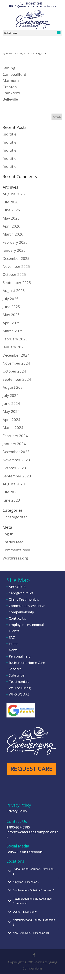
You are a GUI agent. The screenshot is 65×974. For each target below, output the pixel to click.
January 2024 (14, 443)
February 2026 (15, 242)
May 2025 (11, 314)
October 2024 (14, 371)
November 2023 (16, 459)
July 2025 (10, 298)
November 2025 (16, 266)
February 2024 (15, 435)
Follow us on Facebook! (24, 852)
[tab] (32, 871)
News (13, 650)
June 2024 (11, 403)
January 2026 (14, 250)
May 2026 (11, 218)
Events (14, 631)
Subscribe (16, 675)
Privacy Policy (16, 811)
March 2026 (13, 234)
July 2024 (10, 395)
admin (9, 53)
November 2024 (16, 363)
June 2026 (11, 209)
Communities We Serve (27, 605)
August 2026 (14, 193)
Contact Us (17, 618)
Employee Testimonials (27, 624)
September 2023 (17, 475)
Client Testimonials (24, 599)
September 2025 (17, 282)
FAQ (12, 637)
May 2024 (11, 411)
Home (13, 643)
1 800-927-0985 (18, 827)
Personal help (19, 656)
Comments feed (16, 549)
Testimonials (19, 681)
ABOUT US (17, 586)
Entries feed (13, 541)
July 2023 (10, 491)
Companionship (21, 612)
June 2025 (11, 306)
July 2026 (10, 201)
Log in (8, 533)
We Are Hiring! (20, 688)
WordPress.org (15, 558)
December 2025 (16, 258)
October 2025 (14, 274)
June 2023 (11, 500)
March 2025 (13, 330)
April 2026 (11, 226)
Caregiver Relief (21, 593)
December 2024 (16, 355)
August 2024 (14, 387)
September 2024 (17, 379)
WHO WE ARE (19, 694)
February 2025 (15, 338)
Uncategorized (39, 53)
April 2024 (11, 419)
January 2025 (14, 346)
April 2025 (11, 322)
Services (15, 669)
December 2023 (16, 451)
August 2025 (14, 290)
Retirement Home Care (27, 662)
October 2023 (14, 467)
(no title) (10, 134)
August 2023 (14, 483)
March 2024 (13, 427)
